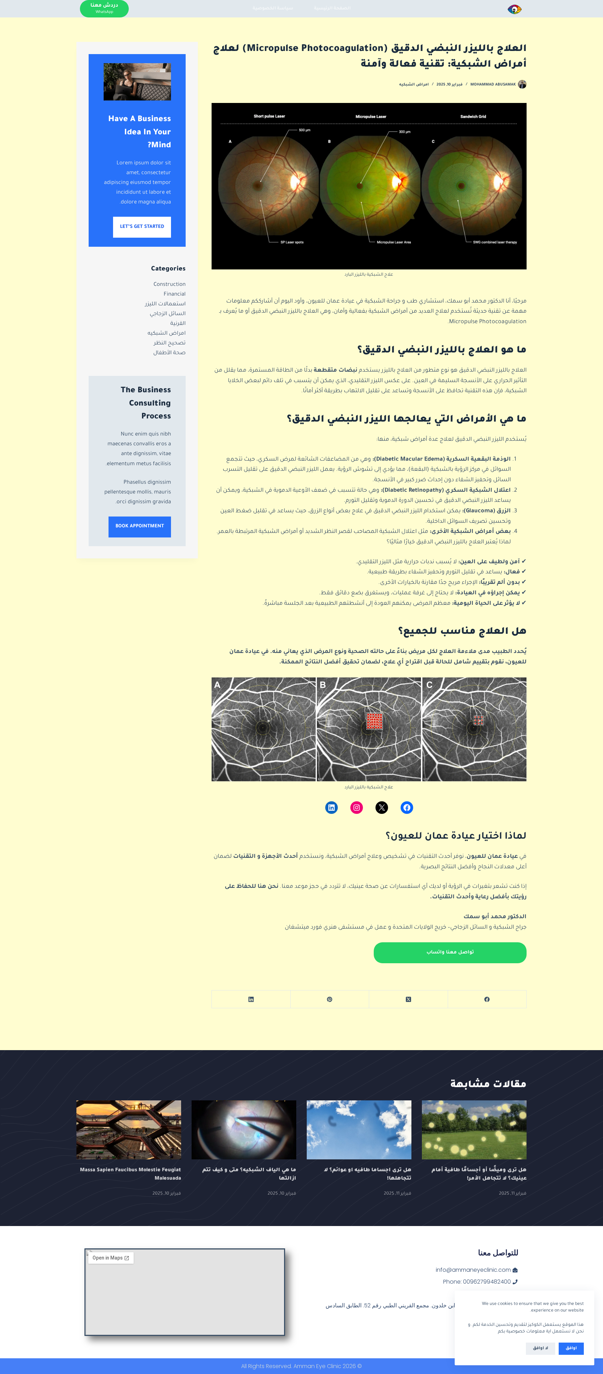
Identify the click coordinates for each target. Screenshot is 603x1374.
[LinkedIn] (250, 999)
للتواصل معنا (498, 1252)
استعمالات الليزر (165, 304)
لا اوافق (540, 1348)
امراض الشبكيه (414, 85)
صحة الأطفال (169, 353)
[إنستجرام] (356, 807)
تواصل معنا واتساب (450, 952)
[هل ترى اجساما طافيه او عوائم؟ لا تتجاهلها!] (359, 1129)
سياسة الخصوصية (273, 8)
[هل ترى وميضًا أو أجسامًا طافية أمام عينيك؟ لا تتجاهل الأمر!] (474, 1129)
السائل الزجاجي (168, 314)
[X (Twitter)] (408, 999)
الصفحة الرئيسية (332, 8)
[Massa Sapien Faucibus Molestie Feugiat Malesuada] (128, 1129)
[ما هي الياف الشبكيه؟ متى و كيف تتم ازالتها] (244, 1129)
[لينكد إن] (331, 807)
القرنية (178, 324)
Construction (170, 285)
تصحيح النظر (170, 343)
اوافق (571, 1348)
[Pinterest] (329, 999)
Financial (175, 294)
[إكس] (381, 807)
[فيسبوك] (407, 807)
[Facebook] (487, 999)
